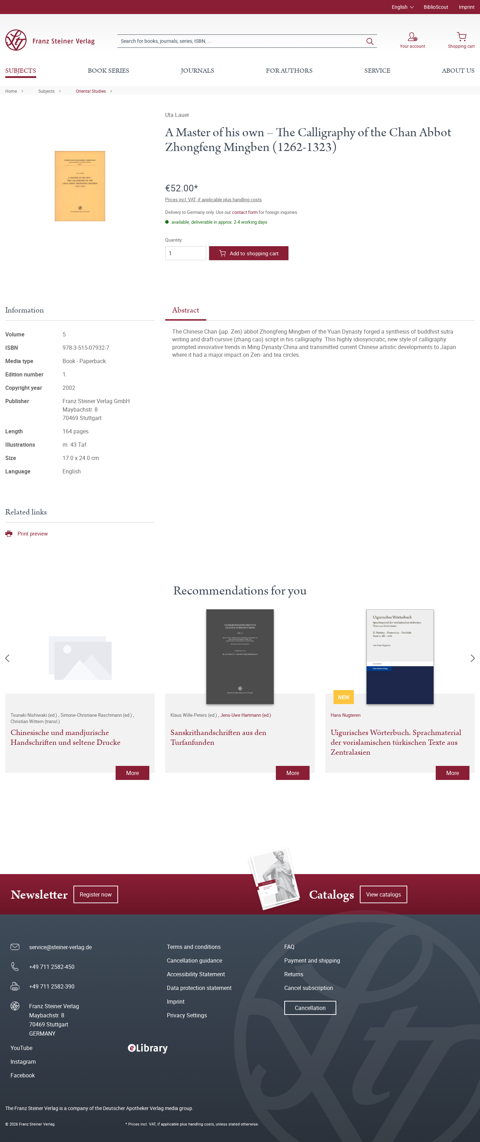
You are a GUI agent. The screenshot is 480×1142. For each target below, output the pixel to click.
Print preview (33, 533)
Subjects (46, 91)
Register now (96, 894)
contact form (245, 212)
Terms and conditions (194, 947)
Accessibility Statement (196, 974)
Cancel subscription (308, 988)
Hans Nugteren (346, 715)
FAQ (289, 947)
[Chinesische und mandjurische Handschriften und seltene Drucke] (80, 656)
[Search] (370, 41)
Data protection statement (199, 988)
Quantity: (174, 240)
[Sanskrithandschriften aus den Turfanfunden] (239, 656)
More (132, 773)
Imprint (467, 7)
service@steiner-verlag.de (60, 947)
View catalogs (383, 894)
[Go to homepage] (50, 40)
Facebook (23, 1075)
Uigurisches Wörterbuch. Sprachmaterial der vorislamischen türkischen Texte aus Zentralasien (396, 742)
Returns (293, 974)
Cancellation (310, 1008)
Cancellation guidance (194, 960)
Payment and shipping (312, 960)
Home (11, 91)
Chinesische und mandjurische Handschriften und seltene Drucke (66, 738)
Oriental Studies (91, 91)
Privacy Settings (187, 1015)
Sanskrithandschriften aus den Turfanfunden (218, 738)
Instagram (23, 1061)
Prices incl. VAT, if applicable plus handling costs (213, 199)
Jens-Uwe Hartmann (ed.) (245, 715)
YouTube (21, 1048)
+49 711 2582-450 (51, 967)
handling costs (201, 1124)
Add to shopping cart (254, 253)
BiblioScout (436, 7)
